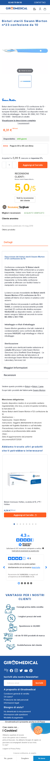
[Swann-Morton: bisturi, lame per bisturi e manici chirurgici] (25, 100)
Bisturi (27, 386)
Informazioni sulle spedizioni (16, 714)
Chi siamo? (8, 697)
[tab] (25, 243)
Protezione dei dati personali (16, 700)
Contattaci (40, 2)
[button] (14, 524)
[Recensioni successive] (46, 567)
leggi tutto (36, 567)
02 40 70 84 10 (15, 2)
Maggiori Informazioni (15, 367)
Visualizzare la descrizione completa (19, 120)
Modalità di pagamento (13, 717)
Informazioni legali (11, 703)
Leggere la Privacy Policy (11, 749)
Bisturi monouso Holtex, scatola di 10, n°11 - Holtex (23, 503)
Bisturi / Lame (37, 386)
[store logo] (16, 9)
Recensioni (10, 375)
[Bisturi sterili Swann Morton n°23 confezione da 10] (25, 81)
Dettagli (8, 242)
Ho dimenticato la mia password (17, 711)
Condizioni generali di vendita (16, 694)
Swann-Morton (39, 390)
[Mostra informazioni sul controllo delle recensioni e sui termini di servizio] (43, 548)
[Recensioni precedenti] (4, 567)
